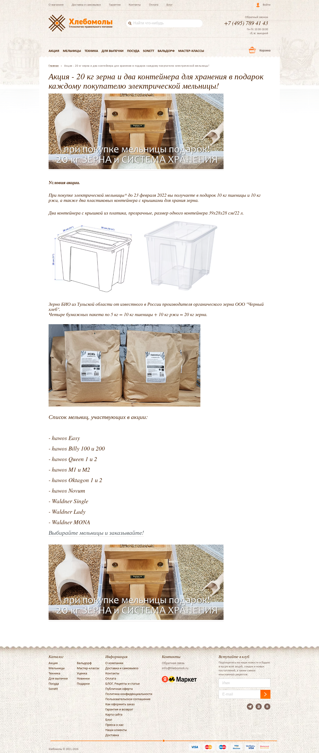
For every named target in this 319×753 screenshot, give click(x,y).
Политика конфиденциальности (128, 694)
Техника (91, 51)
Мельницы (72, 51)
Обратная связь (173, 663)
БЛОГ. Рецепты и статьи (122, 683)
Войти (266, 4)
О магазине (56, 4)
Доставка (112, 735)
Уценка (82, 673)
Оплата (153, 4)
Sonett (148, 51)
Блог (170, 4)
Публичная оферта (119, 689)
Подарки (83, 683)
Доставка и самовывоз (86, 4)
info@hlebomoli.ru (175, 668)
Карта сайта (113, 714)
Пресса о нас (114, 725)
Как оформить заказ (120, 704)
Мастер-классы (191, 51)
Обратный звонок (256, 17)
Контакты (135, 4)
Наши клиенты (116, 730)
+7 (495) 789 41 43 (246, 22)
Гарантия (115, 4)
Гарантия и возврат (119, 709)
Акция (54, 51)
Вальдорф (166, 51)
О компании (114, 663)
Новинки (83, 678)
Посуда (133, 51)
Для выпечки (113, 51)
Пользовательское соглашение (127, 699)
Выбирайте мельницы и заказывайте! (96, 532)
